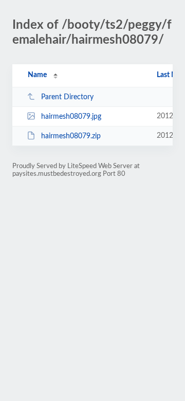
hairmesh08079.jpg (71, 116)
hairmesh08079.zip (71, 136)
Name (37, 75)
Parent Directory (67, 97)
